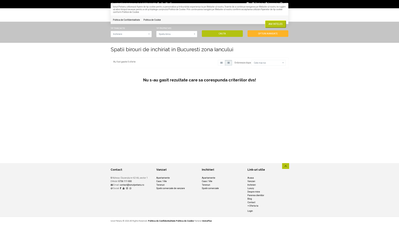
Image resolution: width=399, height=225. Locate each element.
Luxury (251, 188)
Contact (251, 202)
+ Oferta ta (253, 206)
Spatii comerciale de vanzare (170, 188)
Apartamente (163, 178)
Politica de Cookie (152, 20)
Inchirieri (252, 185)
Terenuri (160, 185)
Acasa (251, 178)
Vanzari (251, 181)
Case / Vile (161, 181)
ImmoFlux (207, 221)
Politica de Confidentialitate (126, 20)
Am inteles (276, 23)
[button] (131, 34)
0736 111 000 (125, 181)
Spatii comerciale (210, 188)
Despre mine (254, 191)
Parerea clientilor (256, 195)
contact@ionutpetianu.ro (132, 185)
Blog (250, 199)
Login (250, 211)
